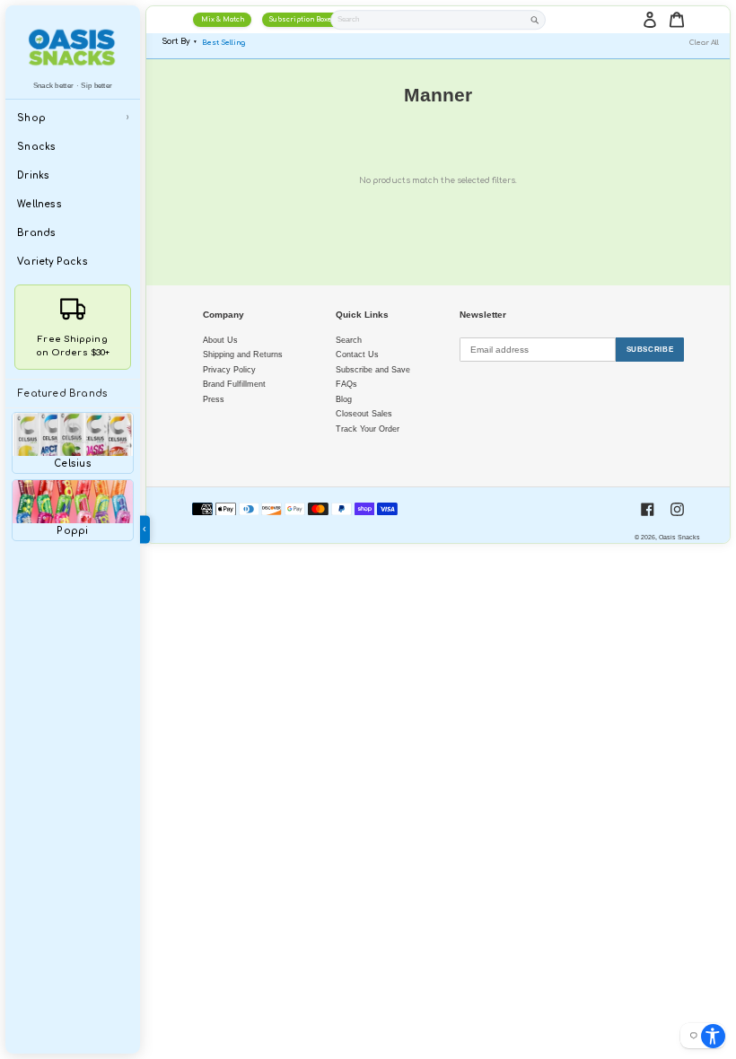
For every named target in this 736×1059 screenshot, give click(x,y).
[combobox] (428, 19)
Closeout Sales (364, 413)
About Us (220, 340)
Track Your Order (367, 428)
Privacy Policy (229, 369)
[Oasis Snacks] (72, 47)
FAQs (346, 384)
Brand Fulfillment (234, 384)
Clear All (704, 43)
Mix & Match (222, 19)
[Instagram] (677, 509)
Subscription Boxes (302, 19)
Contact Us (357, 354)
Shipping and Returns (243, 354)
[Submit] (535, 20)
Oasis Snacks (679, 537)
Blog (344, 399)
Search (349, 340)
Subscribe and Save (373, 369)
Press (213, 399)
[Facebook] (647, 509)
